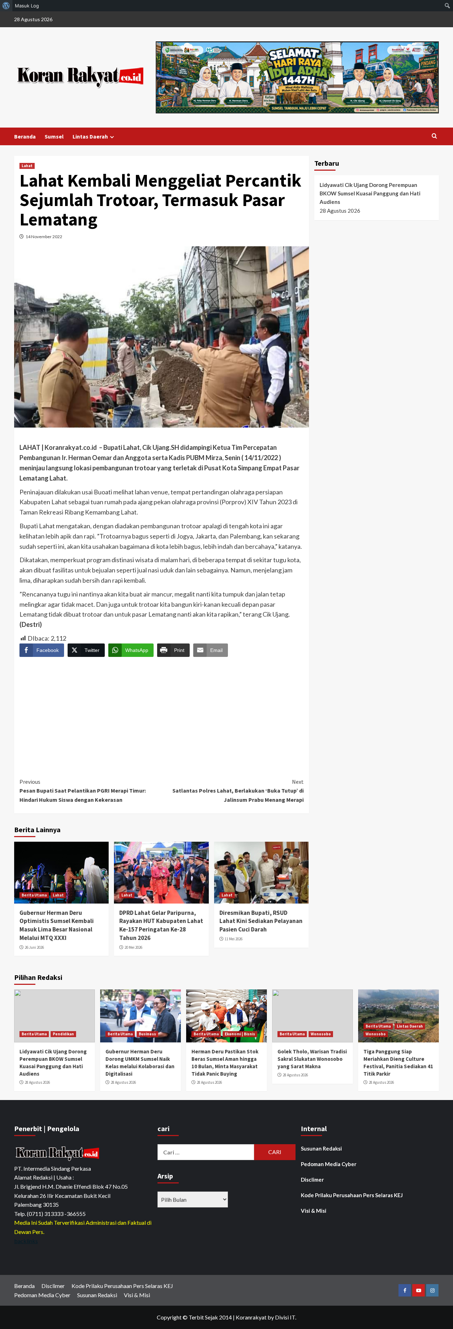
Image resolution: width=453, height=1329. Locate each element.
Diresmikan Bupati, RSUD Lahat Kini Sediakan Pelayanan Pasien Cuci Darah (261, 921)
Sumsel (54, 136)
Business (147, 1033)
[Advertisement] (161, 710)
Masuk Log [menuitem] (27, 5)
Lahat (27, 165)
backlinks (26, 1240)
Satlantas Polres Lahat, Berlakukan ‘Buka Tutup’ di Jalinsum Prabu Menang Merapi (237, 790)
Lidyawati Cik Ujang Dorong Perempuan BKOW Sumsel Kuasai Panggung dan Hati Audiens (370, 193)
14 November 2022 (43, 236)
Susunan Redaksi (321, 1148)
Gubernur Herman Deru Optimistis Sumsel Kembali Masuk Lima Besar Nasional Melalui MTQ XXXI (56, 925)
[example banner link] (58, 1153)
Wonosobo (321, 1033)
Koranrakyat (251, 1317)
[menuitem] (6, 5)
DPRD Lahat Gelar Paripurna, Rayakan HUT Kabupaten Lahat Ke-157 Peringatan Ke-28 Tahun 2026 (161, 925)
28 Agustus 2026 (37, 1082)
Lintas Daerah (90, 136)
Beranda (25, 136)
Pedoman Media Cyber (328, 1164)
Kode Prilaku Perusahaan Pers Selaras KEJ (352, 1195)
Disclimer (312, 1179)
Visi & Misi (313, 1210)
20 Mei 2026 (133, 947)
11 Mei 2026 (233, 938)
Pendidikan (63, 1033)
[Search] (434, 136)
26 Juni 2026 (34, 947)
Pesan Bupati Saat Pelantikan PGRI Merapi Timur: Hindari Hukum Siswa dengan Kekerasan (83, 790)
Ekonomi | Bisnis (240, 1033)
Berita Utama (34, 895)
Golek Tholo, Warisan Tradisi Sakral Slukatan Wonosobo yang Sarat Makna (312, 1059)
